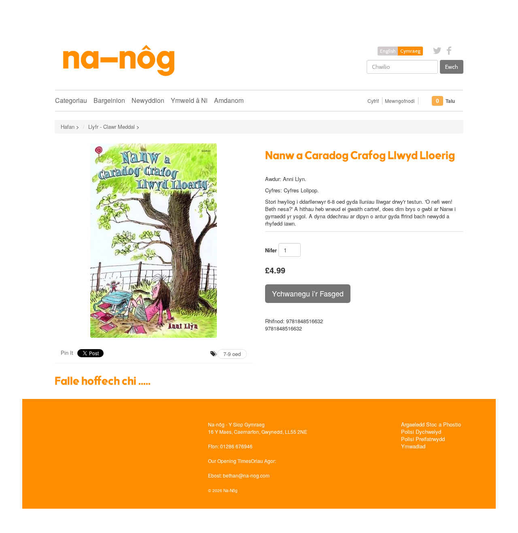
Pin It (67, 352)
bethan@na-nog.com (246, 475)
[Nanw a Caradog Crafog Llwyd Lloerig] (154, 240)
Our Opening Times (229, 460)
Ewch (451, 66)
